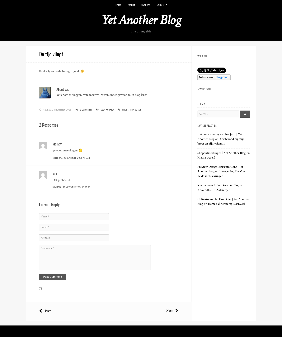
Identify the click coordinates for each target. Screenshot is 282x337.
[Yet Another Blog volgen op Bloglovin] (214, 79)
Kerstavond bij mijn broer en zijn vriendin (221, 141)
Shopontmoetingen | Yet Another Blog (221, 153)
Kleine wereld (206, 157)
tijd (132, 109)
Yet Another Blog (141, 20)
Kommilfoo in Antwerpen (213, 190)
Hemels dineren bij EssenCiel (226, 204)
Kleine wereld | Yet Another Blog (218, 185)
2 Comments (86, 109)
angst (125, 109)
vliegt (138, 109)
